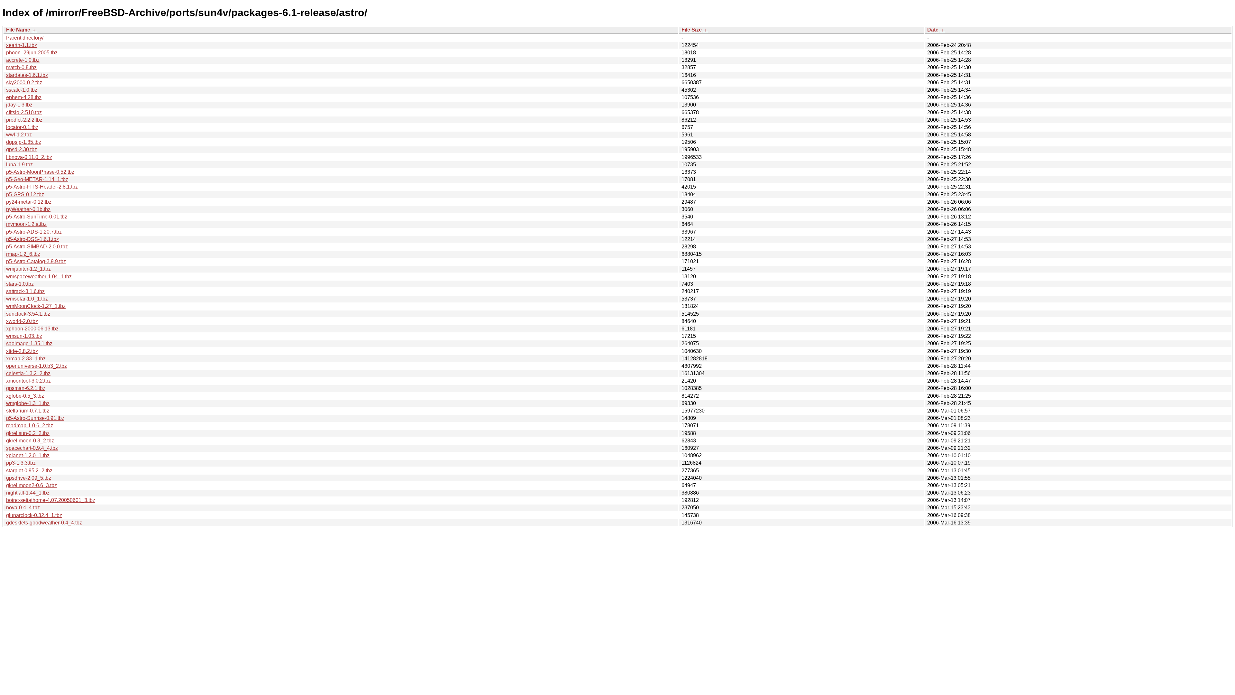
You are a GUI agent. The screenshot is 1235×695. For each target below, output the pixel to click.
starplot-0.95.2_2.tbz (29, 470)
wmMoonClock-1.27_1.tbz (36, 306)
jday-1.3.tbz (19, 104)
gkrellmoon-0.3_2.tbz (30, 440)
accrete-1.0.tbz (23, 60)
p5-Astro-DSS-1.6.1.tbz (32, 239)
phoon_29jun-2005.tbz (32, 52)
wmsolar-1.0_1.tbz (27, 298)
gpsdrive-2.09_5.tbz (28, 478)
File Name (18, 29)
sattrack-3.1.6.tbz (25, 291)
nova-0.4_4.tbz (23, 507)
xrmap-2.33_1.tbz (26, 358)
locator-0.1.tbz (22, 127)
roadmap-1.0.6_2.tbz (29, 425)
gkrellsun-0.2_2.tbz (28, 433)
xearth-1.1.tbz (21, 45)
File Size (692, 29)
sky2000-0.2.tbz (24, 82)
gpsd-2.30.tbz (21, 149)
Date (932, 29)
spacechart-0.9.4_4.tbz (32, 448)
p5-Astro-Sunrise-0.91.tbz (35, 418)
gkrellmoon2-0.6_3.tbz (31, 485)
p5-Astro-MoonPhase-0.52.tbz (40, 172)
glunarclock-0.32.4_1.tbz (34, 515)
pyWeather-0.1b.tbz (28, 209)
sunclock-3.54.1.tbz (28, 314)
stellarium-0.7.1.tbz (27, 410)
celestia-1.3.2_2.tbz (28, 373)
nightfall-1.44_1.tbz (28, 493)
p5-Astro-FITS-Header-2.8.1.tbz (42, 187)
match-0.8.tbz (21, 67)
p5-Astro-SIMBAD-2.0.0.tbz (37, 246)
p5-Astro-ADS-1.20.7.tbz (34, 232)
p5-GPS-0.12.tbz (25, 194)
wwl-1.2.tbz (19, 134)
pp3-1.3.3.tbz (21, 463)
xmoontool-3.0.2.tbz (28, 381)
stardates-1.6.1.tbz (27, 75)
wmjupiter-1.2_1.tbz (28, 269)
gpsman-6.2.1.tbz (25, 388)
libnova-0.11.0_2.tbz (29, 157)
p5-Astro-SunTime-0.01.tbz (36, 216)
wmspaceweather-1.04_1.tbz (39, 276)
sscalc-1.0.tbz (21, 90)
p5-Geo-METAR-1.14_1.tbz (37, 179)
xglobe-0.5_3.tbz (25, 396)
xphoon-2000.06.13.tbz (32, 328)
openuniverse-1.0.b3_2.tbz (36, 366)
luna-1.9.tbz (19, 164)
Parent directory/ (24, 38)
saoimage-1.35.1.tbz (29, 343)
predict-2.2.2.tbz (24, 120)
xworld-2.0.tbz (22, 321)
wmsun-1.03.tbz (24, 336)
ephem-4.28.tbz (23, 97)
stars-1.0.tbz (20, 284)
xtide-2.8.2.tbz (22, 351)
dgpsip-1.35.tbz (23, 142)
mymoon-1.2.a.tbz (26, 224)
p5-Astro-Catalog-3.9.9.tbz (36, 261)
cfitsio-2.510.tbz (24, 112)
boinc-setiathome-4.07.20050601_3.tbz (50, 500)
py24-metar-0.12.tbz (28, 202)
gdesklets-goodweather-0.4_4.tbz (44, 522)
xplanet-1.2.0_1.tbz (28, 455)
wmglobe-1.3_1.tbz (28, 403)
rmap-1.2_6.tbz (23, 254)
